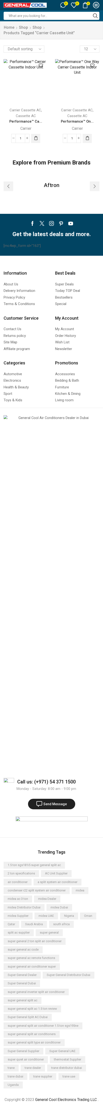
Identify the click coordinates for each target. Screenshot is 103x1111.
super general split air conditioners (32, 1034)
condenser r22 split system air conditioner (37, 890)
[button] (8, 186)
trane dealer (33, 1068)
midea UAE (46, 916)
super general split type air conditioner (34, 1042)
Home (9, 27)
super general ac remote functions (31, 958)
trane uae (69, 1076)
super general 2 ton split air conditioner (35, 941)
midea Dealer (47, 899)
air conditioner (18, 882)
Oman (88, 916)
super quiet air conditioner (26, 1059)
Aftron (51, 185)
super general (49, 932)
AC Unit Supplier (56, 873)
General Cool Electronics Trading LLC (66, 1099)
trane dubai (15, 1076)
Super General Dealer (22, 975)
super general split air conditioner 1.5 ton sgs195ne (43, 1025)
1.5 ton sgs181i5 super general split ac (34, 865)
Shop (23, 27)
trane (11, 1068)
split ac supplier (19, 932)
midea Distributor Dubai (24, 907)
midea (80, 890)
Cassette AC (26, 116)
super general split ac (22, 1000)
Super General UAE (62, 1051)
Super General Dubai (22, 983)
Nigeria (69, 916)
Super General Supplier (23, 1051)
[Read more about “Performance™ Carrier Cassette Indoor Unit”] (35, 138)
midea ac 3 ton (18, 899)
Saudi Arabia (34, 924)
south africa (61, 924)
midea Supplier (18, 916)
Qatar (11, 924)
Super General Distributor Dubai (68, 975)
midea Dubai (59, 907)
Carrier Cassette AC (25, 110)
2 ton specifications (21, 873)
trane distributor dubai (66, 1068)
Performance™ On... (77, 121)
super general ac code (23, 949)
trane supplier (42, 1076)
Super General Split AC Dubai (28, 1017)
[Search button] (95, 16)
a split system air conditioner (57, 882)
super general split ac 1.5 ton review (32, 1008)
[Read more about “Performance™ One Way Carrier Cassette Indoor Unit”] (87, 138)
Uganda (13, 1085)
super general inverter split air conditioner (36, 992)
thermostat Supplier (67, 1059)
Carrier (25, 128)
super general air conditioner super (32, 966)
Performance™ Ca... (25, 121)
